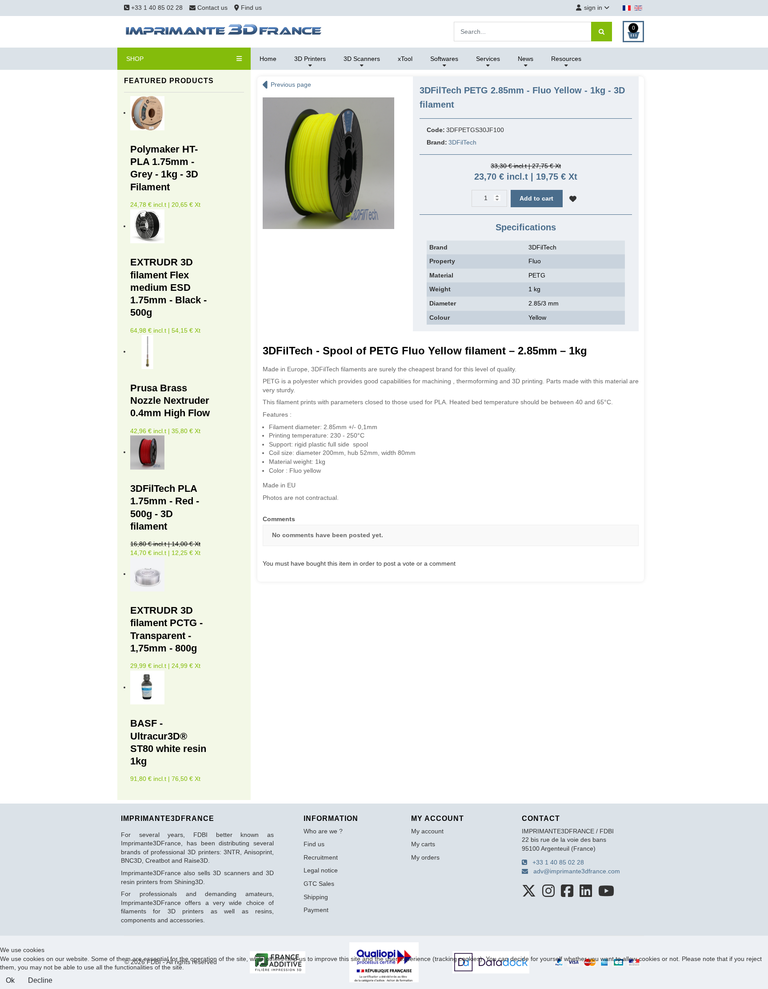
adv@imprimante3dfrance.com (574, 871)
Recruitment (321, 857)
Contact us (212, 7)
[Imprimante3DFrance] (224, 31)
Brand (438, 247)
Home (268, 58)
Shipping (316, 897)
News (525, 58)
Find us (250, 7)
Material (441, 275)
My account (427, 831)
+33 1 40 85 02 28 (156, 7)
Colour (439, 317)
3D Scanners (362, 58)
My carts (423, 844)
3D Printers (310, 58)
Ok (10, 980)
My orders (425, 857)
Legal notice (321, 870)
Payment (316, 909)
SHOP (135, 58)
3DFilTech (462, 142)
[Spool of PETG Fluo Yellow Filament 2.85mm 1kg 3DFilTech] (328, 162)
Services (488, 58)
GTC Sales (319, 883)
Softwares (444, 58)
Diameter (442, 303)
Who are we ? (323, 831)
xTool (405, 58)
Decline (40, 980)
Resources (566, 58)
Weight (440, 289)
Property (442, 261)
